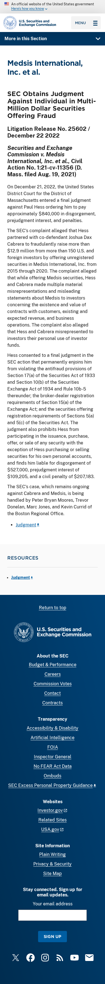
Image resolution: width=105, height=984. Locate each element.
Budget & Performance (52, 664)
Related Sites (52, 820)
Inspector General (52, 756)
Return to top (52, 607)
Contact (52, 693)
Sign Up (52, 936)
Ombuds (52, 775)
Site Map (52, 873)
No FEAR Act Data (53, 766)
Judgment (26, 525)
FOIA (52, 747)
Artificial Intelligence (52, 737)
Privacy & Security (52, 864)
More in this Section (25, 38)
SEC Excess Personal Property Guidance (50, 785)
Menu (80, 22)
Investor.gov (50, 810)
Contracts (52, 703)
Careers (53, 674)
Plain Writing (52, 854)
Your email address (53, 904)
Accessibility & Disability (52, 728)
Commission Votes (53, 683)
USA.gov (50, 829)
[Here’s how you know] (52, 6)
